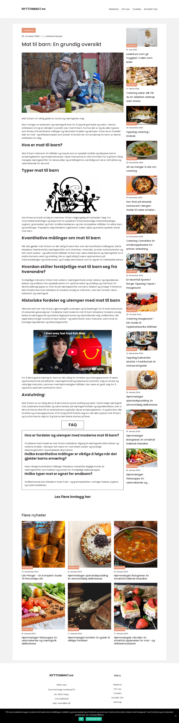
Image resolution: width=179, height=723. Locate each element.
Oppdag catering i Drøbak (137, 134)
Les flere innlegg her (73, 496)
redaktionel (28, 30)
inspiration (131, 45)
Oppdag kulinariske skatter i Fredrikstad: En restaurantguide (141, 361)
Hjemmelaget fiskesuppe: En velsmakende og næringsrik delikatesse (140, 479)
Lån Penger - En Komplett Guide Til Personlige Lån (42, 577)
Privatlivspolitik (93, 719)
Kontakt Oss (150, 9)
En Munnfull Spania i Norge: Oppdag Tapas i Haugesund (141, 283)
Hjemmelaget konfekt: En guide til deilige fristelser (89, 639)
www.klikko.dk (64, 703)
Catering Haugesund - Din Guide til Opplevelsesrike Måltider (141, 322)
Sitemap (117, 702)
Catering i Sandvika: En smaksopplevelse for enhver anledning (140, 244)
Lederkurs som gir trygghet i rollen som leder (139, 58)
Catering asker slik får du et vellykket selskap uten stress (140, 97)
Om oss (125, 9)
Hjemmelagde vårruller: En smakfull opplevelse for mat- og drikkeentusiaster (134, 640)
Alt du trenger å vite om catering (141, 169)
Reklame (114, 9)
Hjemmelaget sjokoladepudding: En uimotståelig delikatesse (141, 400)
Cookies (136, 9)
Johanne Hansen (53, 36)
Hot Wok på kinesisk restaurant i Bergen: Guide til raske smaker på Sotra (140, 206)
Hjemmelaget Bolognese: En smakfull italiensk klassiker (140, 439)
